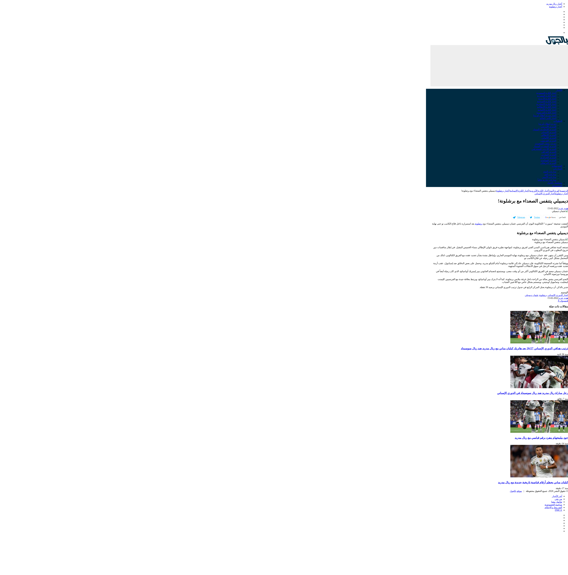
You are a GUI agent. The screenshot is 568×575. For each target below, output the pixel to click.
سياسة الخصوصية (553, 504)
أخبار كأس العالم (548, 118)
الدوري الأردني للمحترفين (543, 149)
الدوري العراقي (548, 152)
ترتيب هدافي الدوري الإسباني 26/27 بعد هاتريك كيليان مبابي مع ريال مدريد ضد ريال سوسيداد (514, 348)
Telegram (521, 217)
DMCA (558, 510)
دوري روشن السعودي (545, 143)
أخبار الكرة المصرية (546, 96)
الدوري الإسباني (548, 132)
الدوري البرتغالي (548, 163)
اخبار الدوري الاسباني (557, 295)
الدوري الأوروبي (548, 126)
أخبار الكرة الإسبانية (546, 101)
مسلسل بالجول (554, 183)
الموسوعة (557, 185)
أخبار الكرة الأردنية (547, 98)
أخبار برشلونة (555, 6)
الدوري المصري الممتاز (545, 146)
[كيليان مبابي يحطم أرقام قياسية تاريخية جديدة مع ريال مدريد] (539, 476)
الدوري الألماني (549, 138)
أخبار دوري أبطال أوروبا (544, 115)
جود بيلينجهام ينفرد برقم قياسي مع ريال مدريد (541, 437)
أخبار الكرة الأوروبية (539, 191)
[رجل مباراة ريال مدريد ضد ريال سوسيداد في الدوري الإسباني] (539, 387)
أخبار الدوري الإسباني (544, 193)
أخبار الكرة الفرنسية (546, 112)
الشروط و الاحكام (553, 507)
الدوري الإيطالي (548, 135)
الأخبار (559, 90)
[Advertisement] (499, 65)
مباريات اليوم (549, 171)
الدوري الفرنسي (548, 140)
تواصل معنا (556, 502)
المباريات (557, 168)
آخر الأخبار (557, 496)
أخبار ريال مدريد (554, 4)
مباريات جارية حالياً (547, 180)
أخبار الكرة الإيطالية (546, 107)
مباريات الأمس (549, 177)
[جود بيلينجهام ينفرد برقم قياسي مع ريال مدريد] (539, 432)
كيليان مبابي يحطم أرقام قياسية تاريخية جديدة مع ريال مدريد (533, 482)
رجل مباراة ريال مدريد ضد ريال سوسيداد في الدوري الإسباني (532, 393)
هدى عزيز (563, 208)
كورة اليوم (554, 191)
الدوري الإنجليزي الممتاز (544, 129)
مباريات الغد (550, 174)
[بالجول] (557, 43)
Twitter (537, 217)
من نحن (558, 499)
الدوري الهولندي (548, 160)
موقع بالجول (516, 491)
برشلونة (479, 223)
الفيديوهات (557, 166)
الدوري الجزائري (548, 157)
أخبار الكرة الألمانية (547, 110)
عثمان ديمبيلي (532, 295)
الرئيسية (564, 191)
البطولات (557, 121)
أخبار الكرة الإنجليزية (546, 104)
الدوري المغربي (548, 154)
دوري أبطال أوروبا (547, 124)
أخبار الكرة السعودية (546, 93)
